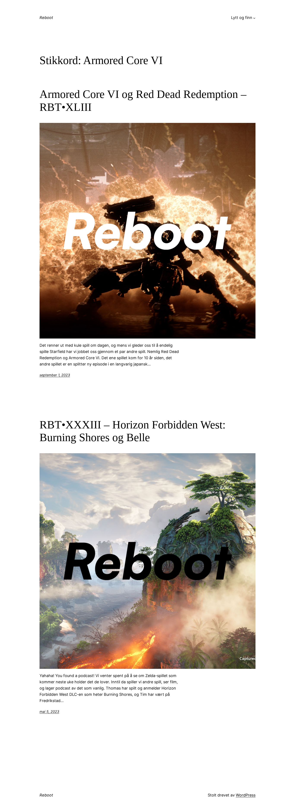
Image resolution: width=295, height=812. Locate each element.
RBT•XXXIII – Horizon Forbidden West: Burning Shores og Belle (132, 431)
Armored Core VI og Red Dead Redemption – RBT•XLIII (143, 100)
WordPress (245, 795)
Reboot (46, 17)
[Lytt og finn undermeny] (254, 18)
